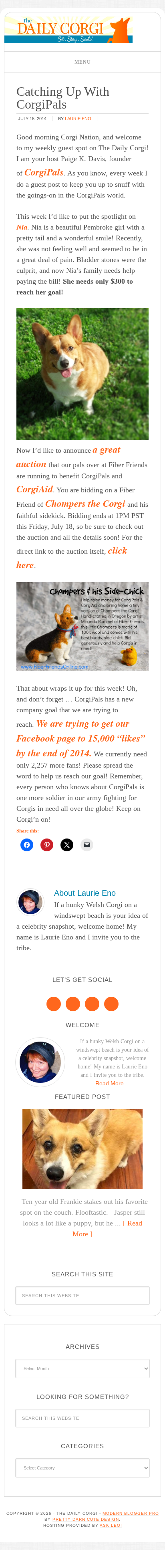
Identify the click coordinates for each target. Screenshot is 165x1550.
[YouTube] (111, 1004)
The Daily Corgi (68, 29)
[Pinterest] (73, 1004)
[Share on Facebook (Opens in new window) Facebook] (26, 844)
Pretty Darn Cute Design (85, 1519)
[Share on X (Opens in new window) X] (66, 844)
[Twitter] (92, 1004)
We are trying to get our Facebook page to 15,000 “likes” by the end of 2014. (80, 738)
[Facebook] (53, 1004)
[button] (82, 62)
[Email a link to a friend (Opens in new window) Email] (86, 844)
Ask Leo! (111, 1525)
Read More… (112, 1083)
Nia (21, 227)
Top (156, 1539)
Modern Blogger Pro (131, 1513)
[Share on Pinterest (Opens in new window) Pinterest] (46, 844)
